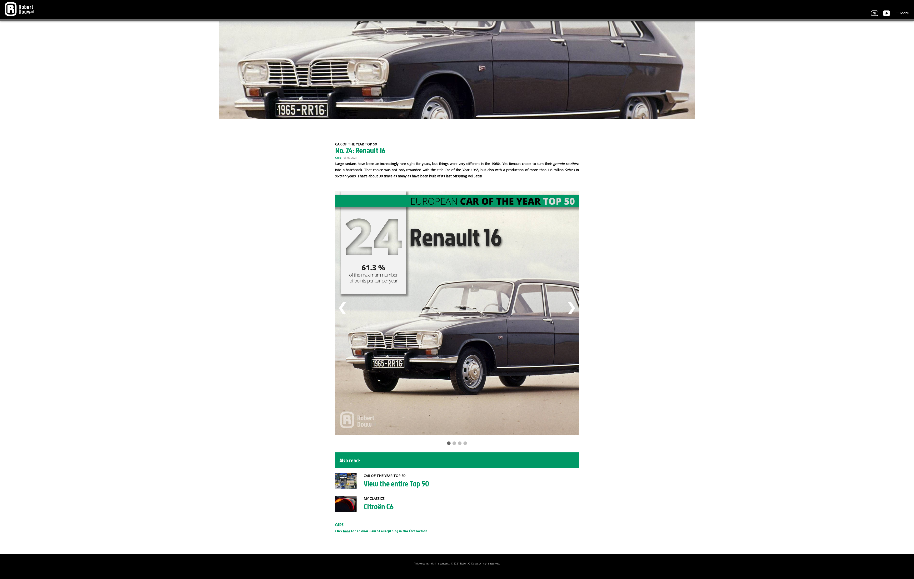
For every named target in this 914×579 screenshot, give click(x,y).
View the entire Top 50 (396, 483)
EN (886, 13)
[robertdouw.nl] (19, 8)
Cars (338, 157)
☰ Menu (902, 12)
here (346, 531)
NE (874, 13)
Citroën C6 (379, 506)
